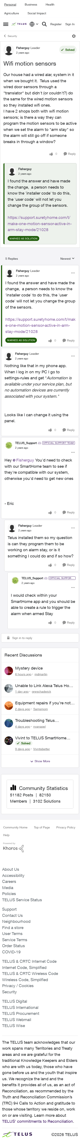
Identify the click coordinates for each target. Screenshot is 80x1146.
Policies (9, 893)
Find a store (12, 927)
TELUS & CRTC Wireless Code (30, 973)
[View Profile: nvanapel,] (8, 723)
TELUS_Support (26, 443)
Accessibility (13, 875)
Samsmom (40, 709)
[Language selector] (34, 24)
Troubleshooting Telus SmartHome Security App (38, 720)
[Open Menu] (74, 36)
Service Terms (14, 939)
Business (31, 4)
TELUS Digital (14, 1001)
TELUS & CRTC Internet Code (29, 961)
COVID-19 (11, 952)
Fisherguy (22, 48)
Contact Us (12, 915)
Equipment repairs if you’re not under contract (43, 703)
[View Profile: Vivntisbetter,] (8, 740)
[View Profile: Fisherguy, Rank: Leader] (8, 50)
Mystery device (29, 668)
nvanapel (39, 726)
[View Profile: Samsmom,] (8, 705)
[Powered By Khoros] (40, 847)
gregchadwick (41, 691)
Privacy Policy (65, 827)
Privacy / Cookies (18, 985)
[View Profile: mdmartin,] (8, 671)
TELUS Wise (13, 1025)
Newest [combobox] (67, 259)
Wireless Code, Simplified (25, 979)
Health (50, 4)
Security (12, 36)
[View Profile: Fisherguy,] (12, 171)
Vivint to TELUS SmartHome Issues (40, 738)
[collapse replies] (40, 267)
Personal (10, 4)
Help (6, 835)
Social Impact (37, 13)
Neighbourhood (16, 921)
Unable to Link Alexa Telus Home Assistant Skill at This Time (45, 685)
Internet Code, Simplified (24, 967)
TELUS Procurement (20, 1013)
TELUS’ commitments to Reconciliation (37, 1121)
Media (7, 887)
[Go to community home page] (19, 24)
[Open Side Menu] (5, 24)
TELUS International (20, 1007)
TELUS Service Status (22, 899)
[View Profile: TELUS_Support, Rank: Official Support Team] (8, 445)
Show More (42, 761)
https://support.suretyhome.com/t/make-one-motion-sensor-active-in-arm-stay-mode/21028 (40, 223)
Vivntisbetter (41, 749)
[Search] (44, 24)
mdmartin (41, 674)
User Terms (12, 933)
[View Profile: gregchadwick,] (8, 688)
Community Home (15, 827)
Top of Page (42, 827)
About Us (10, 869)
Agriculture (11, 13)
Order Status (13, 945)
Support (9, 909)
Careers (9, 881)
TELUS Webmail (16, 1019)
